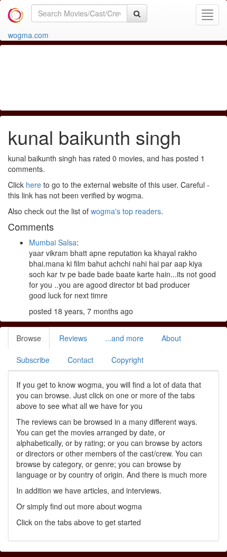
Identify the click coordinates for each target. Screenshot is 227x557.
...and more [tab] (124, 338)
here (33, 184)
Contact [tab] (80, 359)
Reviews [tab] (73, 338)
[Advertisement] (113, 76)
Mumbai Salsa (53, 242)
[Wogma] (15, 13)
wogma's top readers (126, 211)
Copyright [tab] (127, 359)
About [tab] (171, 338)
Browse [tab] (28, 338)
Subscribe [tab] (33, 359)
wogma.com (28, 35)
